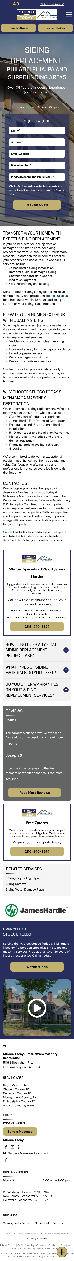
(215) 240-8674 (14, 1123)
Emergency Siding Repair (23, 878)
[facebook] (6, 1147)
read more (56, 737)
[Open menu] (69, 14)
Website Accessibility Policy (48, 1248)
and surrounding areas (18, 1105)
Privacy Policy (7, 1245)
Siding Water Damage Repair (26, 889)
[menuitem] (19, 1223)
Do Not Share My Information (32, 1245)
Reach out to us (57, 296)
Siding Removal (16, 884)
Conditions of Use (57, 1245)
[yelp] (19, 1147)
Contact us (10, 532)
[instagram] (12, 1147)
